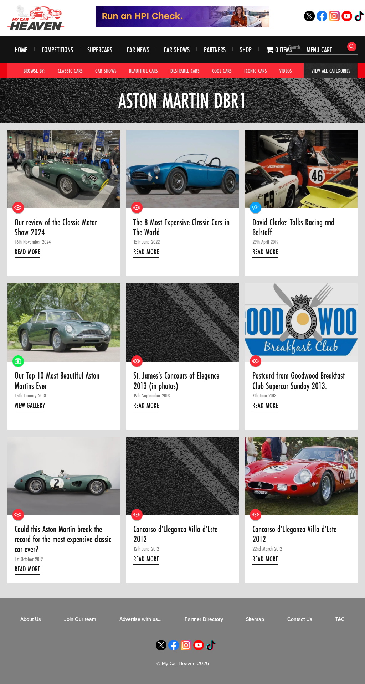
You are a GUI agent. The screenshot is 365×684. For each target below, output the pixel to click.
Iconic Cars (255, 70)
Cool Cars (222, 70)
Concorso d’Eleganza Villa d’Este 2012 (175, 534)
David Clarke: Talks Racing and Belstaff (293, 227)
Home (21, 50)
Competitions (57, 50)
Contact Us (299, 619)
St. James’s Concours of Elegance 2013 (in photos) (176, 381)
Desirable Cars (185, 70)
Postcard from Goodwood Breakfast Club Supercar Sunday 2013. (298, 381)
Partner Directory (204, 619)
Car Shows (177, 50)
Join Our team (80, 619)
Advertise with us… (140, 619)
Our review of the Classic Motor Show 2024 (56, 227)
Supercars (99, 50)
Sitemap (255, 619)
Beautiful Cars (143, 70)
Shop (246, 50)
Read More (27, 251)
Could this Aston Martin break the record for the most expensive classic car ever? (63, 539)
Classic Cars (70, 70)
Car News (138, 50)
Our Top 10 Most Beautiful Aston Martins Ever (57, 381)
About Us (30, 619)
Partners (215, 50)
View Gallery (30, 405)
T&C (340, 619)
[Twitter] (309, 19)
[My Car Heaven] (36, 17)
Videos (285, 70)
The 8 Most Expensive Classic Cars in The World (181, 227)
